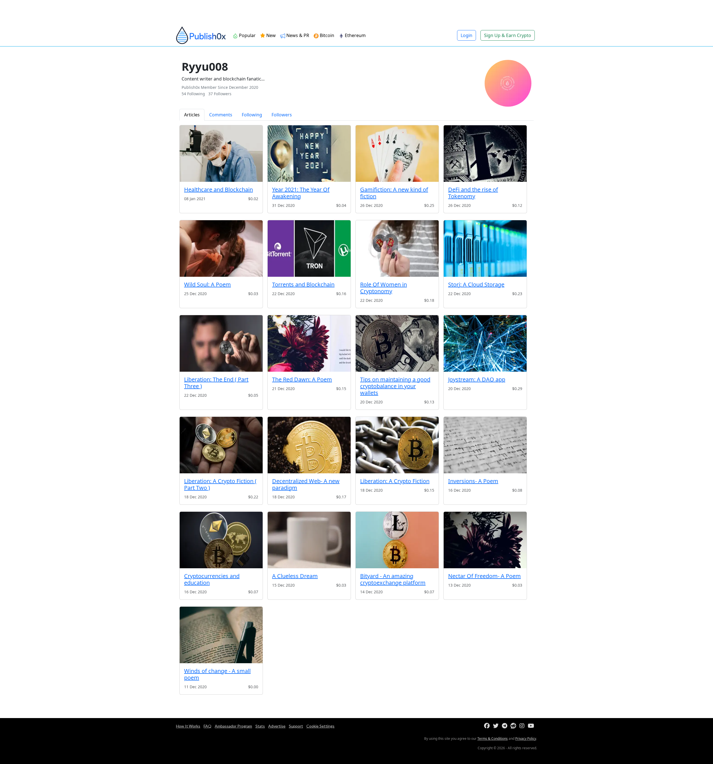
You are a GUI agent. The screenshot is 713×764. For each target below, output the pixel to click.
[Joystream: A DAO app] (485, 343)
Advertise (276, 726)
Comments (220, 115)
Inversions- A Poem (473, 481)
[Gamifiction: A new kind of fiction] (397, 153)
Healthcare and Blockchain (218, 189)
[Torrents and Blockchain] (309, 248)
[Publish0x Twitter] (496, 726)
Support (296, 726)
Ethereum (355, 35)
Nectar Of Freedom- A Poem (484, 576)
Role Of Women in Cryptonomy (383, 288)
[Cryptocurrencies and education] (221, 540)
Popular (247, 35)
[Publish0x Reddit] (514, 726)
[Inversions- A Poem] (485, 445)
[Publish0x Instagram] (523, 726)
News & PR (297, 35)
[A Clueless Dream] (309, 540)
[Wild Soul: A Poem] (221, 248)
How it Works (188, 726)
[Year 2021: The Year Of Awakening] (309, 153)
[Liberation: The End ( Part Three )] (221, 343)
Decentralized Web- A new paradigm (306, 484)
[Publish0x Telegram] (505, 726)
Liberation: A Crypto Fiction (394, 481)
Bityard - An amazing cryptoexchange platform (393, 579)
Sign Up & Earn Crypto (507, 35)
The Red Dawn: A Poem (302, 379)
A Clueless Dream (295, 576)
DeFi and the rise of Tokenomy (473, 193)
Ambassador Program (233, 726)
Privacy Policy (525, 738)
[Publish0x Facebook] (488, 726)
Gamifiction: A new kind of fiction (394, 193)
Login (466, 35)
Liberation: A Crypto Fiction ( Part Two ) (220, 484)
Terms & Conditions (492, 738)
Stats (260, 726)
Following (252, 115)
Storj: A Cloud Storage (476, 284)
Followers (282, 115)
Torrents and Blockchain (303, 284)
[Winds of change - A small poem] (221, 635)
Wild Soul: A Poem (207, 284)
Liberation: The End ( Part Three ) (216, 383)
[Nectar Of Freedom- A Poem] (485, 540)
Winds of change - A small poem (217, 674)
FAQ (207, 726)
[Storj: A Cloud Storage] (485, 248)
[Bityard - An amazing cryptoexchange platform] (397, 540)
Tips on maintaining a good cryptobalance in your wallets (395, 386)
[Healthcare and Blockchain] (221, 153)
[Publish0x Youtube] (532, 726)
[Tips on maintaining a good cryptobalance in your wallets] (397, 343)
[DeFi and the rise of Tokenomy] (485, 153)
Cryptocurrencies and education (212, 579)
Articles (192, 115)
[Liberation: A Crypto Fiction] (397, 445)
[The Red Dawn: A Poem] (309, 343)
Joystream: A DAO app (476, 379)
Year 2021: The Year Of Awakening (300, 193)
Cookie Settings (320, 726)
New (270, 35)
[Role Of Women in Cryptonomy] (397, 248)
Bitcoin (326, 35)
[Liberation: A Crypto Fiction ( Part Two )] (221, 445)
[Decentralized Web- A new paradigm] (309, 445)
